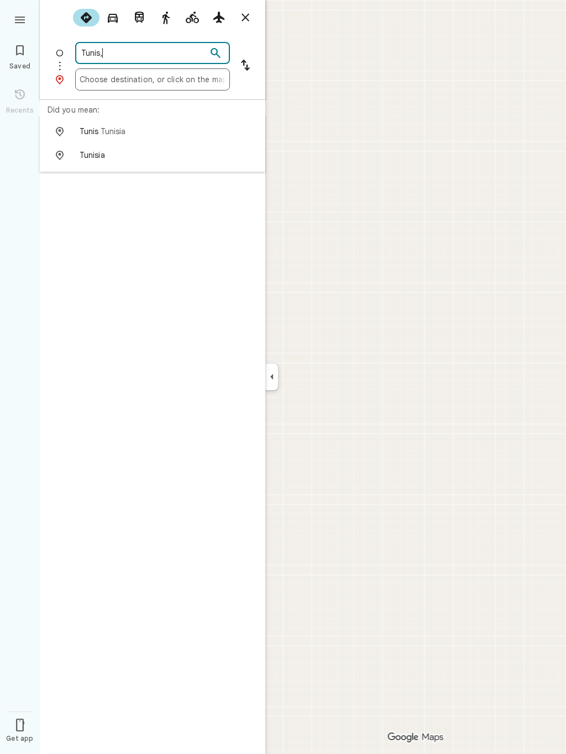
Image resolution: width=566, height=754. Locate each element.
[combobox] (143, 53)
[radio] (86, 18)
